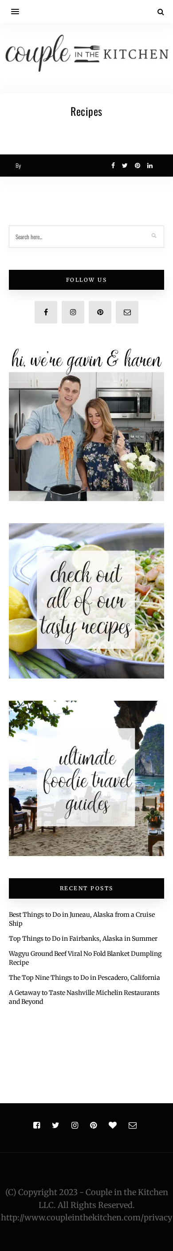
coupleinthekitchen (48, 187)
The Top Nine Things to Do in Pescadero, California (84, 978)
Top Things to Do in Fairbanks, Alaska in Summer (83, 939)
